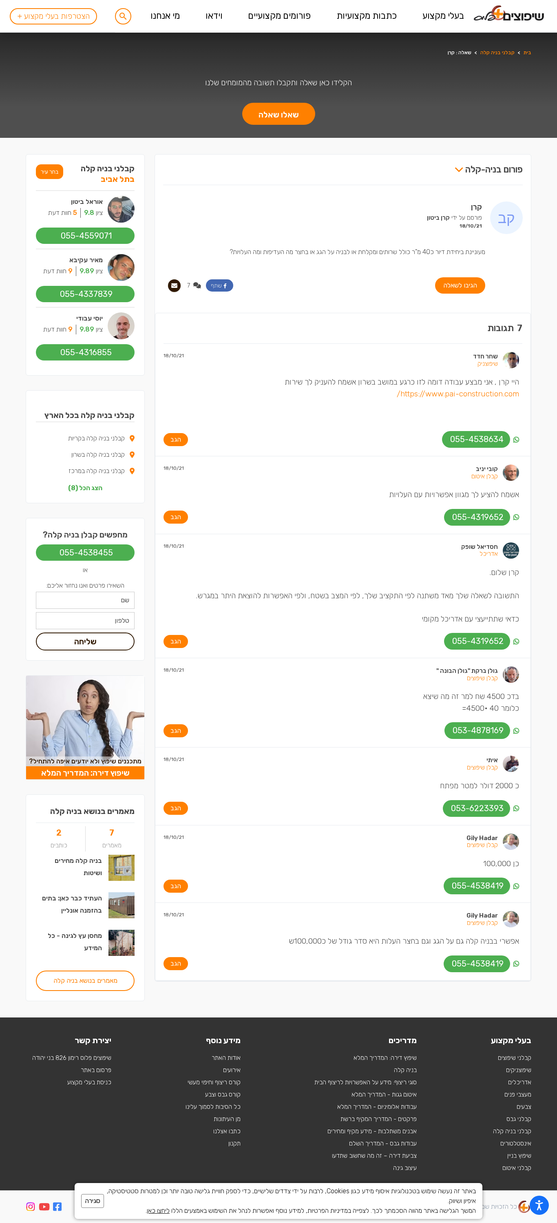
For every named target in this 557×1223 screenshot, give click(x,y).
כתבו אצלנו (227, 1131)
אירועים (232, 1070)
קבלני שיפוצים (514, 1058)
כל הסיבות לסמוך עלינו (213, 1106)
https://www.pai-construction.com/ (458, 393)
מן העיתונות (227, 1119)
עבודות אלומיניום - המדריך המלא (377, 1106)
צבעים (524, 1106)
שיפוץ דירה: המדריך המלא (385, 1058)
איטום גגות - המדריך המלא (384, 1094)
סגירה (92, 1201)
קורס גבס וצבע (223, 1094)
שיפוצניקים (518, 1070)
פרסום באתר (96, 1070)
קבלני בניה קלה (497, 52)
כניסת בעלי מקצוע (89, 1082)
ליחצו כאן (158, 1210)
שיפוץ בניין (519, 1155)
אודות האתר (226, 1058)
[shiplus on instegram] (30, 1207)
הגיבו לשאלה (460, 285)
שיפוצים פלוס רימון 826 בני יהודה (71, 1058)
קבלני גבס (518, 1119)
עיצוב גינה (405, 1168)
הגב (175, 439)
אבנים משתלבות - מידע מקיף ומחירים (372, 1131)
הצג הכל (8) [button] (85, 488)
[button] (123, 16)
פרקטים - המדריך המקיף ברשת (378, 1119)
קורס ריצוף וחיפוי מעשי (214, 1082)
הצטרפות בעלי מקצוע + (53, 16)
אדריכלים (519, 1082)
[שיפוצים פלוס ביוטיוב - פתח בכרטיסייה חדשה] (44, 1208)
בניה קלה (405, 1070)
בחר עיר (49, 171)
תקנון (234, 1143)
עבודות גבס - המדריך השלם (383, 1143)
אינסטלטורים (515, 1143)
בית (527, 52)
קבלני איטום (516, 1168)
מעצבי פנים (517, 1094)
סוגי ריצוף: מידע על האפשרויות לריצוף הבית (365, 1082)
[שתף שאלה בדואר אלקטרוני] (174, 285)
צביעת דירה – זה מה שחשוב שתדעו (374, 1155)
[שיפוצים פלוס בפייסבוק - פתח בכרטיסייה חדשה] (57, 1208)
